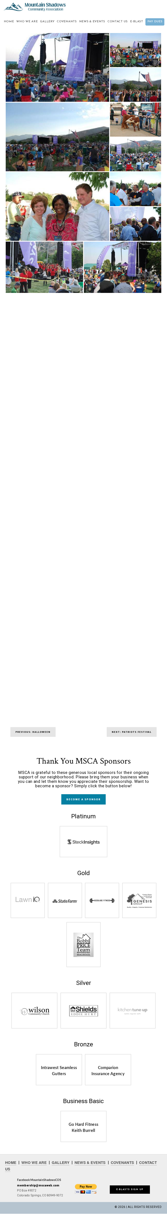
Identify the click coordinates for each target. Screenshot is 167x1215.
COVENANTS (122, 1162)
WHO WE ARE (34, 1162)
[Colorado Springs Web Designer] (83, 846)
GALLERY (60, 1162)
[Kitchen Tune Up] (132, 1014)
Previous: (33, 732)
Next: (132, 732)
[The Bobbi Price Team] (83, 956)
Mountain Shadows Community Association (37, 7)
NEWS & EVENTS (90, 1162)
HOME (10, 1162)
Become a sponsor (83, 799)
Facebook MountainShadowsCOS (39, 1180)
